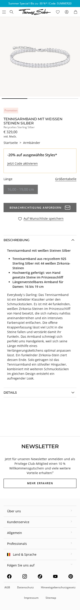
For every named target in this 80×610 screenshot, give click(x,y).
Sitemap (51, 598)
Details (10, 393)
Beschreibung (17, 240)
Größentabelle (65, 179)
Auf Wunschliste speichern (44, 219)
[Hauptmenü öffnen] (3, 12)
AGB (7, 587)
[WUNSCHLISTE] (57, 12)
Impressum (31, 598)
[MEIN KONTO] (66, 12)
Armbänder (31, 143)
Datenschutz (25, 587)
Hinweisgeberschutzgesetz (58, 587)
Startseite (11, 143)
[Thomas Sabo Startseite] (11, 12)
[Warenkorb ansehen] (75, 12)
